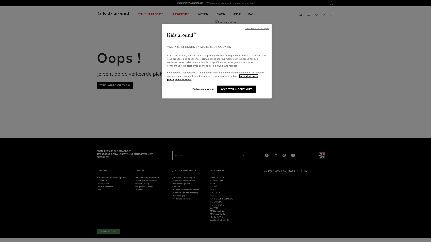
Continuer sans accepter (257, 28)
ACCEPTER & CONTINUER (236, 89)
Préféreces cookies (203, 89)
